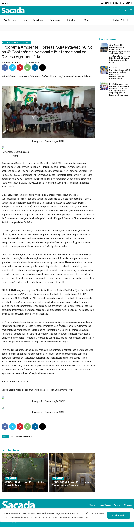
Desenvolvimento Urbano (16, 42)
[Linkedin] (35, 67)
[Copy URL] (42, 67)
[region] (67, 517)
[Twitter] (12, 67)
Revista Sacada (13, 62)
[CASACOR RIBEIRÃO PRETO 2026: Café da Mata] (25, 472)
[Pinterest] (20, 67)
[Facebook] (119, 10)
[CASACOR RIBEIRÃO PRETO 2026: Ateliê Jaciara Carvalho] (72, 472)
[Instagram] (125, 10)
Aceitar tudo (118, 515)
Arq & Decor (11, 478)
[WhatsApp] (27, 67)
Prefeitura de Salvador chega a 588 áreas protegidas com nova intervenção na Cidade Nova (119, 73)
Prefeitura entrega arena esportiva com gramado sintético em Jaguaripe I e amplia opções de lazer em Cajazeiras (119, 89)
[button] (131, 10)
